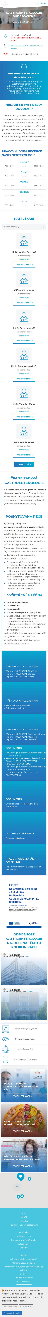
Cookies (23, 1274)
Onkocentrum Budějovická (23, 1240)
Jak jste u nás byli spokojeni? (23, 1259)
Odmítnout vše (26, 1307)
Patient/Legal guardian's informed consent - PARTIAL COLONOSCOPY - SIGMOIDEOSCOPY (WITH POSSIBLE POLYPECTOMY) (26, 771)
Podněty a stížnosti (24, 1278)
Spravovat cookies (10, 1307)
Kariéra (24, 1255)
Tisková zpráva (12, 870)
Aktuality (24, 1221)
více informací (24, 265)
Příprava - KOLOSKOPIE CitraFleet (21, 671)
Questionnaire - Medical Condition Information (22, 805)
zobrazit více (24, 464)
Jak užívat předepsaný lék (18, 705)
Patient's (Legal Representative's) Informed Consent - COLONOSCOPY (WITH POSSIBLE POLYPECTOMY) (26, 761)
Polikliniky (23, 1232)
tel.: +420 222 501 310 (20, 46)
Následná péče (24, 1244)
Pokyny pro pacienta (15, 708)
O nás (23, 1213)
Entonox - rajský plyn (15, 838)
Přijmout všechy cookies (12, 1313)
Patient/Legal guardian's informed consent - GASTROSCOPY (26, 754)
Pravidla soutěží (23, 1282)
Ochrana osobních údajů (23, 1263)
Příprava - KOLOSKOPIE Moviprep (21, 737)
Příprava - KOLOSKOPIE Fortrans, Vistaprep (26, 734)
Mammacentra (24, 1236)
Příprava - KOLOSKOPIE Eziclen (20, 677)
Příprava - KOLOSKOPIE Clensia (20, 674)
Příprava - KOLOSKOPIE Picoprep (21, 740)
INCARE (23, 1217)
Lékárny (23, 1248)
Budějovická (24, 259)
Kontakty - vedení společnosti (24, 1225)
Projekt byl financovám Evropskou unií (24, 867)
